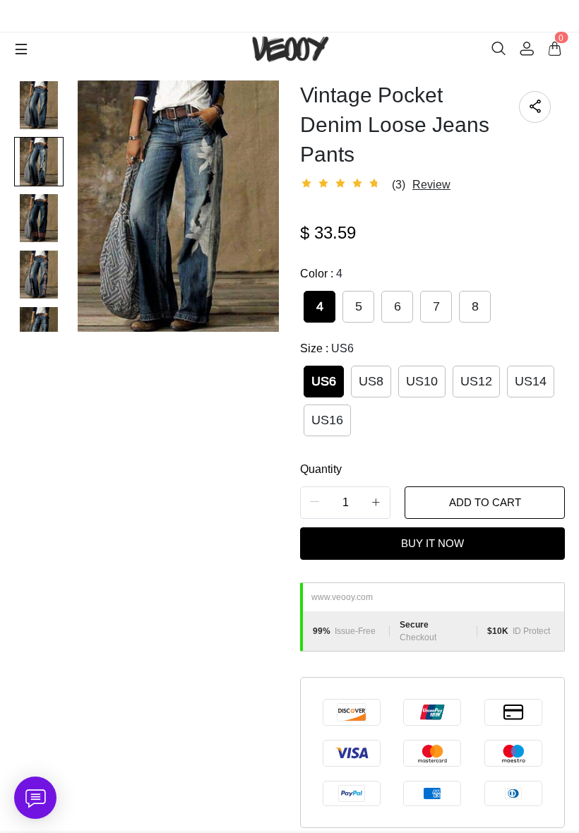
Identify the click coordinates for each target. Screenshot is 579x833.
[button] (315, 502)
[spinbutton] (345, 502)
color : (321, 274)
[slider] (342, 183)
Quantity (321, 469)
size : (327, 348)
